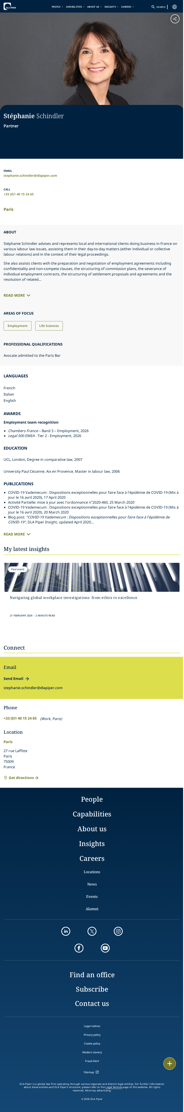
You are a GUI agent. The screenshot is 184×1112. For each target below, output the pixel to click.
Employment (18, 326)
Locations (92, 871)
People (56, 6)
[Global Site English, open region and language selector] (175, 7)
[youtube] (105, 948)
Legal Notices (113, 1087)
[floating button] (169, 1063)
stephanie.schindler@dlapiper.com (30, 175)
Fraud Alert (92, 1061)
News (92, 884)
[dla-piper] (17, 6)
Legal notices (92, 1026)
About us (93, 6)
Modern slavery (92, 1052)
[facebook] (78, 948)
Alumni (92, 908)
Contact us (92, 1003)
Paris (8, 209)
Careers (126, 6)
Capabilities (74, 6)
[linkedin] (65, 931)
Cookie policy (92, 1043)
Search (160, 7)
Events (92, 896)
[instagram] (118, 931)
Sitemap (89, 1072)
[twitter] (92, 931)
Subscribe (92, 989)
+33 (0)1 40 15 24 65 (19, 194)
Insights (110, 6)
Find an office (92, 974)
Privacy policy (92, 1035)
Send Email (13, 678)
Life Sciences (49, 326)
